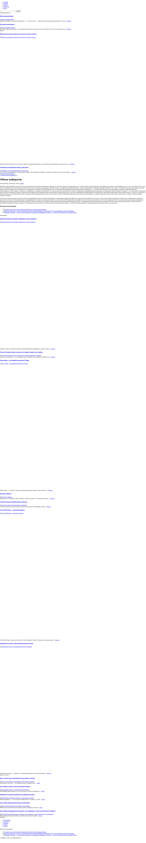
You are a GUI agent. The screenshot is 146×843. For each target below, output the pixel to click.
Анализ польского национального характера (13, 502)
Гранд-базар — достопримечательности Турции (14, 360)
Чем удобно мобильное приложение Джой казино (15, 802)
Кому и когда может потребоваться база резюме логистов (17, 778)
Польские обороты (5, 493)
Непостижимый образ (6, 16)
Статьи (5, 826)
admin (21, 183)
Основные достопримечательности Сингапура (14, 167)
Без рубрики (6, 820)
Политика (6, 6)
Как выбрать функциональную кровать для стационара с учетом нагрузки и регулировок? (28, 811)
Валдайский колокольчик (7, 173)
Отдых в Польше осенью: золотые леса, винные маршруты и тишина (21, 352)
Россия (5, 5)
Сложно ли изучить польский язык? (36, 209)
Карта (5, 8)
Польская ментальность (7, 24)
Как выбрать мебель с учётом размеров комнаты (15, 786)
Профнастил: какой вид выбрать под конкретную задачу (17, 794)
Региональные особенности (9, 175)
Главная (5, 2)
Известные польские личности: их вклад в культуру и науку (18, 34)
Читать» (69, 21)
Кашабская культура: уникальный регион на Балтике (16, 643)
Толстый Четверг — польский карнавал (12, 510)
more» (38, 783)
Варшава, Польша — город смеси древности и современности (59, 212)
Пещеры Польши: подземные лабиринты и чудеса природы (18, 218)
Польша (5, 3)
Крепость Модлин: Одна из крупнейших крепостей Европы (56, 211)
